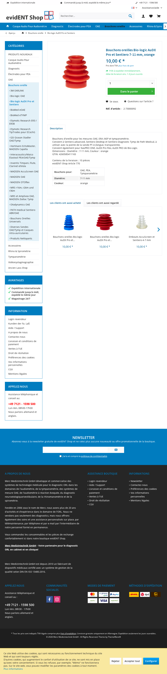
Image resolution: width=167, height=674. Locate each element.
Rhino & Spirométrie (19, 251)
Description (56, 128)
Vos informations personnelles (17, 363)
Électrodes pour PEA (19, 74)
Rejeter (116, 661)
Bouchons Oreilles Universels (19, 220)
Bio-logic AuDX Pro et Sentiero (21, 103)
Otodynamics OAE (20, 204)
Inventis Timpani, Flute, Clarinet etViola (22, 164)
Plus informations (13, 668)
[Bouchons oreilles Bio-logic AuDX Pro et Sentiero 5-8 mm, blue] (68, 222)
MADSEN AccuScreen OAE (24, 171)
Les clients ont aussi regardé (103, 202)
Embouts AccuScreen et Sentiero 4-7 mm (142, 238)
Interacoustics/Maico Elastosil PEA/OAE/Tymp (22, 156)
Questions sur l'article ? (140, 101)
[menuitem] (151, 8)
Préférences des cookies (21, 357)
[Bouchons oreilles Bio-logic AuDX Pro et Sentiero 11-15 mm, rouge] (105, 222)
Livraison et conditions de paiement (22, 343)
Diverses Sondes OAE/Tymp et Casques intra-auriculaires (21, 230)
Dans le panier (129, 91)
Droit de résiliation (18, 353)
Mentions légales (17, 373)
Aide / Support (16, 328)
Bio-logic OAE (17, 95)
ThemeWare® (114, 637)
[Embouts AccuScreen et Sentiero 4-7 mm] (142, 222)
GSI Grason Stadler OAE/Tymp (20, 139)
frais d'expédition (68, 633)
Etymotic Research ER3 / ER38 (23, 122)
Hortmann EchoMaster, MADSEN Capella (22, 147)
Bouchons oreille (17, 85)
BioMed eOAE (17, 109)
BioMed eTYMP (18, 115)
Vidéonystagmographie (20, 262)
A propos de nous (18, 332)
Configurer (151, 661)
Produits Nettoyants (21, 238)
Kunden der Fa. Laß (19, 323)
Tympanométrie (17, 256)
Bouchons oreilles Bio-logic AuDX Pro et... (67, 238)
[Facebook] (49, 599)
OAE (10, 79)
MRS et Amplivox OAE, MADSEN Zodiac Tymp (21, 198)
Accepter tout (132, 661)
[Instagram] (57, 599)
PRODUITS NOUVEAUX (20, 54)
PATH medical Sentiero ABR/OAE (22, 211)
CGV (10, 369)
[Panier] (158, 16)
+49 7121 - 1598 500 (19, 605)
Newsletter (137, 481)
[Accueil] (7, 26)
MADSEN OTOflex (19, 182)
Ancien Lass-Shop (18, 267)
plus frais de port (126, 65)
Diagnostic (14, 68)
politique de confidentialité (94, 456)
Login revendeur (17, 319)
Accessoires (14, 245)
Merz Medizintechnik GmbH (20, 545)
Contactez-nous (16, 336)
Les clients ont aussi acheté (65, 202)
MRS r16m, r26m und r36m (21, 189)
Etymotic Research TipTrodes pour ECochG (22, 130)
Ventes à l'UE (15, 348)
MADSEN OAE (17, 176)
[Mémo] (151, 16)
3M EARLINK (17, 90)
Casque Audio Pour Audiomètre (18, 61)
